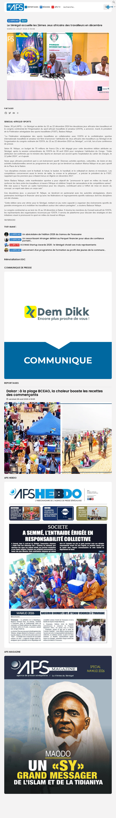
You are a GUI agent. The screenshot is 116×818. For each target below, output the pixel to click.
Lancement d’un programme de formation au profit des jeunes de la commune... (64, 250)
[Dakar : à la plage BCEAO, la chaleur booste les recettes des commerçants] (58, 438)
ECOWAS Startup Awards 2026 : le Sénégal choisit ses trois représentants (58, 244)
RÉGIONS (46, 7)
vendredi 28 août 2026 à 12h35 (22, 399)
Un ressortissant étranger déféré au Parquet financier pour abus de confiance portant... (63, 239)
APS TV (57, 7)
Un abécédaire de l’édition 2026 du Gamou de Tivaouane (51, 234)
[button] (113, 2)
